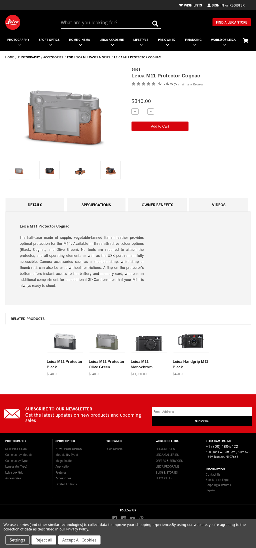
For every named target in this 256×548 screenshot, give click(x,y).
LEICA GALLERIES (167, 454)
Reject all (44, 540)
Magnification (65, 460)
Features (61, 472)
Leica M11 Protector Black (65, 364)
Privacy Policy (77, 529)
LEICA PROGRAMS (168, 466)
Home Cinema (79, 39)
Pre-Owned (166, 39)
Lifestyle (140, 39)
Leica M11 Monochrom (141, 364)
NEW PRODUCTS (16, 449)
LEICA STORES (165, 449)
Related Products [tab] (27, 318)
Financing (193, 39)
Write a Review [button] (192, 84)
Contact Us (213, 474)
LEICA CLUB (164, 478)
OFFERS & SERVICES (169, 460)
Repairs (211, 490)
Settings (17, 540)
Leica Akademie (112, 39)
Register (237, 5)
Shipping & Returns (218, 485)
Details (35, 204)
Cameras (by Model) (18, 454)
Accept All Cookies (79, 540)
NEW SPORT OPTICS (69, 449)
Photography (18, 39)
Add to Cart (65, 347)
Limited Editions (66, 484)
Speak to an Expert (218, 479)
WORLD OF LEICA (223, 39)
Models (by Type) (67, 454)
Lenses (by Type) (16, 466)
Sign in (218, 5)
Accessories (13, 478)
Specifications (96, 204)
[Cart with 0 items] (245, 40)
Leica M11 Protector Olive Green (107, 364)
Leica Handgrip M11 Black (190, 364)
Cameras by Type (16, 460)
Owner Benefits (157, 204)
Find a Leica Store (231, 22)
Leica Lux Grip (14, 472)
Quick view (65, 338)
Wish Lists (193, 5)
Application (63, 466)
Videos (219, 204)
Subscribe (202, 420)
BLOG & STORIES (167, 472)
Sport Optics (49, 39)
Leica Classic (114, 449)
